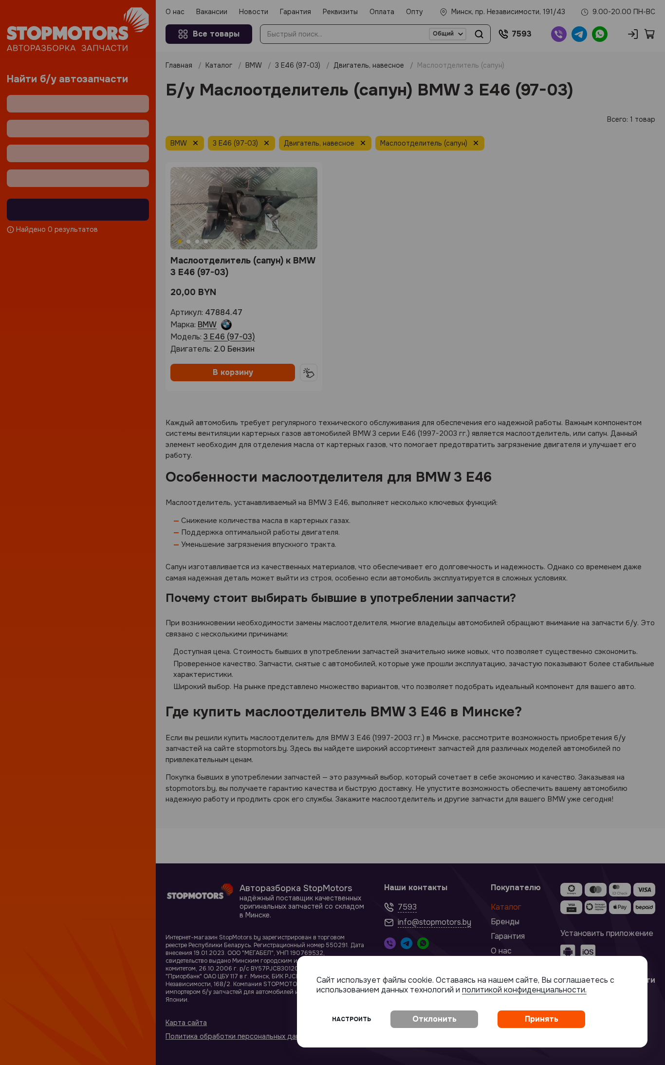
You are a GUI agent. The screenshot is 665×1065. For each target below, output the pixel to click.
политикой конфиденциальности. (524, 990)
